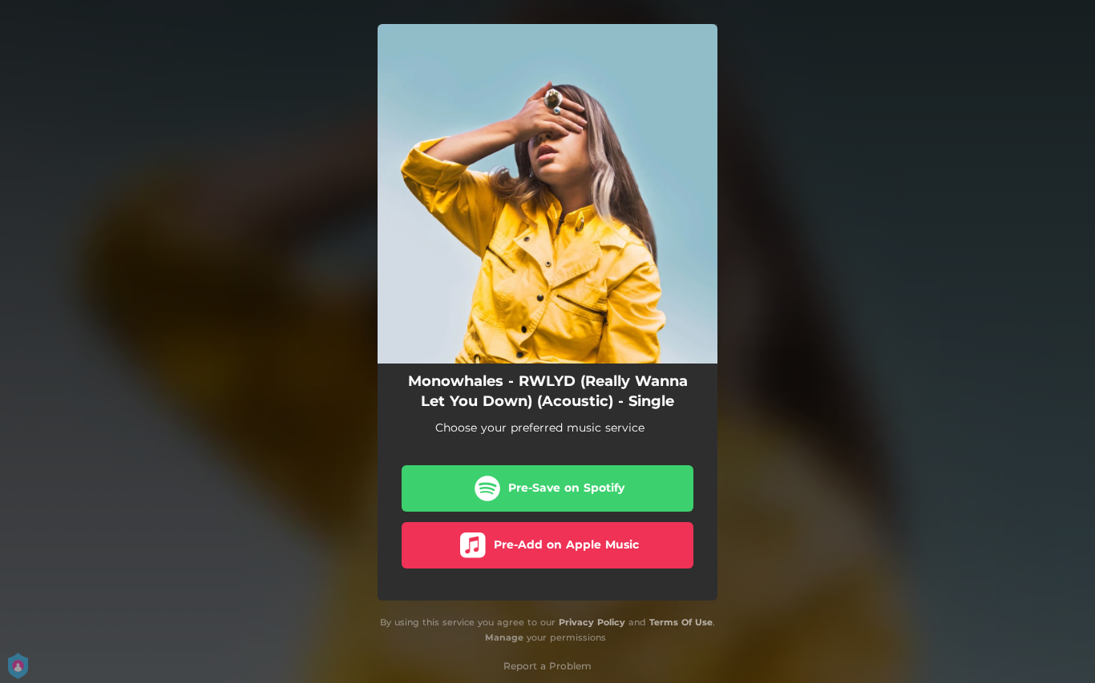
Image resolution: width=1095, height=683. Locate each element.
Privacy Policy (592, 622)
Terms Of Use (681, 622)
